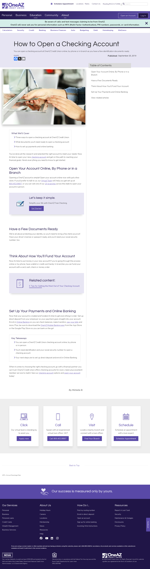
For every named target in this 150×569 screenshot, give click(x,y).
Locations (79, 4)
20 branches (50, 183)
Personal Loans (8, 518)
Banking (42, 30)
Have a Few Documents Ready (104, 80)
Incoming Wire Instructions (87, 526)
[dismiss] (146, 23)
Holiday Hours (45, 510)
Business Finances (58, 30)
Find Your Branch (92, 438)
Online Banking (23, 322)
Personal (7, 15)
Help (41, 534)
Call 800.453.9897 (58, 438)
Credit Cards (7, 522)
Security (20, 30)
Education (36, 15)
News (42, 526)
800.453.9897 (15, 183)
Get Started (36, 208)
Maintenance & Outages (124, 518)
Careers (43, 514)
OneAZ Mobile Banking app (52, 325)
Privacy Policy (120, 526)
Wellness (122, 30)
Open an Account (128, 15)
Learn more (73, 561)
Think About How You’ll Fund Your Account (110, 86)
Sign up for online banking (87, 522)
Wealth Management (10, 526)
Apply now (24, 438)
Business (21, 15)
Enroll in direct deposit (85, 514)
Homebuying (108, 30)
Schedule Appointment (126, 438)
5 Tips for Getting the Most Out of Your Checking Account (55, 286)
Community (51, 15)
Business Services (9, 530)
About (65, 15)
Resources (44, 530)
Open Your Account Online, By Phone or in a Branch (110, 73)
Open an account (83, 518)
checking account (39, 157)
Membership (44, 522)
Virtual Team (46, 180)
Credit (31, 30)
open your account (72, 373)
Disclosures (119, 522)
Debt (96, 30)
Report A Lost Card (122, 510)
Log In (143, 15)
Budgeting (84, 30)
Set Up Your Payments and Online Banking (109, 92)
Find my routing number (86, 510)
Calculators (7, 30)
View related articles (100, 97)
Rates (87, 4)
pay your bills (72, 322)
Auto (73, 30)
